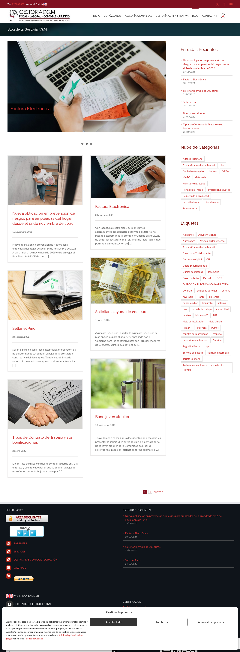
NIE (215, 315)
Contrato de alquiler (193, 171)
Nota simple (215, 321)
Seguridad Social (191, 346)
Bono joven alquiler (112, 416)
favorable (188, 296)
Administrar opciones (211, 622)
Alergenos (188, 234)
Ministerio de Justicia (194, 183)
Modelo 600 (201, 315)
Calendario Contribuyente (197, 253)
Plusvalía (202, 327)
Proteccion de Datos (219, 189)
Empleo (213, 171)
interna (222, 303)
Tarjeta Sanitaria (191, 358)
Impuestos (208, 303)
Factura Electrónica (30, 108)
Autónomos (189, 241)
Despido (207, 278)
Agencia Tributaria (192, 158)
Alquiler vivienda (207, 234)
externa (226, 290)
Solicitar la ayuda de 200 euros (122, 312)
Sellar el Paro (23, 328)
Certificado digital (192, 259)
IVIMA (225, 171)
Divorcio (187, 290)
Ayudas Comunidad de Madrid (199, 165)
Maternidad (201, 177)
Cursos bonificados (193, 272)
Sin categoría (212, 202)
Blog (222, 165)
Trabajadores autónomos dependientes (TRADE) (203, 368)
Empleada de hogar (206, 290)
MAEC (186, 177)
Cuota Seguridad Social (195, 265)
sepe (207, 346)
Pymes (215, 327)
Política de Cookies (34, 638)
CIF (208, 259)
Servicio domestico (193, 352)
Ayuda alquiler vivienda (212, 241)
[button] (223, 15)
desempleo (213, 272)
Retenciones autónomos (195, 340)
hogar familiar (190, 303)
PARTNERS (20, 543)
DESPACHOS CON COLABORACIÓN (36, 559)
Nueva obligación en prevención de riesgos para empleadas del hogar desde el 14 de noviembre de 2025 (43, 218)
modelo (187, 315)
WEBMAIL (20, 567)
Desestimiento (191, 278)
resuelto (217, 334)
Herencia (214, 296)
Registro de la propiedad (196, 196)
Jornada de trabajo (201, 309)
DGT (219, 278)
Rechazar (162, 622)
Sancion (217, 340)
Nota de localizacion (193, 321)
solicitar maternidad (218, 352)
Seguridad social (191, 202)
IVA (185, 309)
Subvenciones (190, 208)
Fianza (201, 296)
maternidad (222, 309)
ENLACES (19, 551)
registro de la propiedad (195, 334)
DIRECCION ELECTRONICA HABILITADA (206, 284)
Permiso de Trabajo (193, 189)
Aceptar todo (113, 622)
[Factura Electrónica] (87, 86)
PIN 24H (187, 327)
